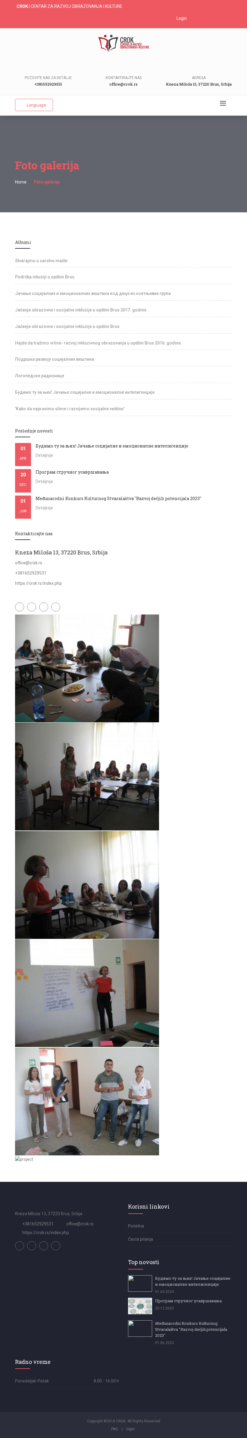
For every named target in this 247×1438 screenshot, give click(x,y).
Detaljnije (44, 455)
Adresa (199, 78)
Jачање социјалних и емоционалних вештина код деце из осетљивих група (93, 293)
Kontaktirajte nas (124, 78)
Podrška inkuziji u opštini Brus (44, 277)
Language (35, 105)
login (131, 1429)
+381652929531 (38, 1223)
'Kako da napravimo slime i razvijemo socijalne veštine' (69, 408)
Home (21, 182)
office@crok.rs (79, 1223)
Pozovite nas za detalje (48, 78)
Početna (136, 1226)
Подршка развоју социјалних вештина (54, 359)
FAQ (114, 1429)
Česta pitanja (140, 1239)
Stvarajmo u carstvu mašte (41, 260)
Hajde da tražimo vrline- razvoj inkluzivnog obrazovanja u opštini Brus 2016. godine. (98, 343)
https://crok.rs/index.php (45, 1232)
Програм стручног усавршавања (188, 1300)
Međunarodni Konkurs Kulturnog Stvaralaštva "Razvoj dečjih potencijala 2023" (191, 1329)
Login (181, 18)
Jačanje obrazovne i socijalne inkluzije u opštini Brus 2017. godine (80, 310)
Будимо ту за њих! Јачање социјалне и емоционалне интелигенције (85, 392)
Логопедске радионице (39, 375)
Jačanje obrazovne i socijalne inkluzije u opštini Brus (67, 326)
